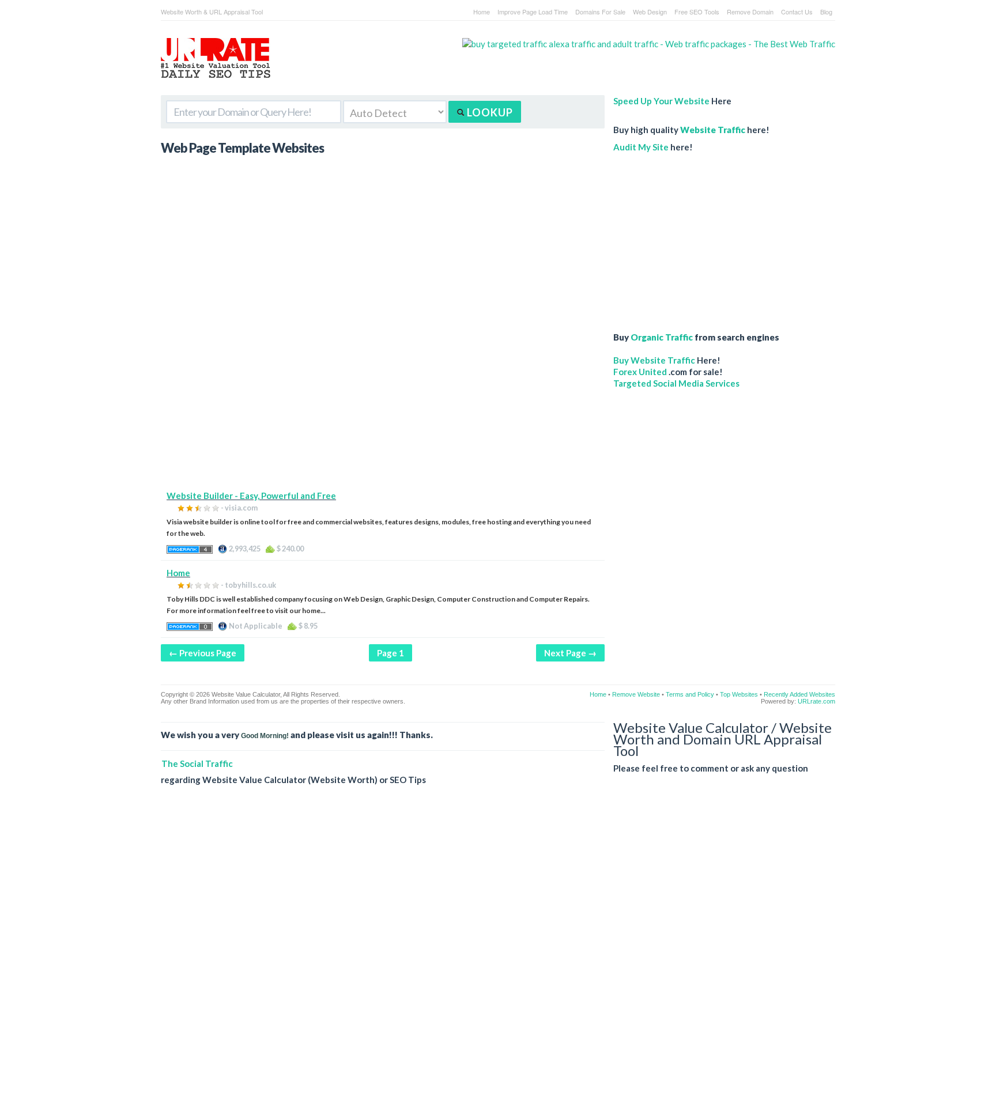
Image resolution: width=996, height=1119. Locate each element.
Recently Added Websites (799, 694)
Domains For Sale (600, 11)
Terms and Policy (690, 694)
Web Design (650, 11)
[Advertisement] (383, 409)
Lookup (489, 112)
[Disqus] (498, 961)
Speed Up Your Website (661, 101)
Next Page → (570, 653)
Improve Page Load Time (532, 11)
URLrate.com (816, 701)
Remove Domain (750, 11)
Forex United (640, 371)
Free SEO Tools (696, 11)
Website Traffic (712, 129)
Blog (826, 11)
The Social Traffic (197, 763)
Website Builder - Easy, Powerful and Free (251, 495)
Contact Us (797, 11)
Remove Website (636, 694)
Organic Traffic (662, 337)
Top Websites (739, 694)
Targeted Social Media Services (676, 383)
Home (481, 11)
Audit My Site (641, 147)
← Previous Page (202, 653)
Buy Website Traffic (654, 360)
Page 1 (390, 653)
